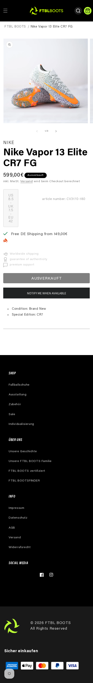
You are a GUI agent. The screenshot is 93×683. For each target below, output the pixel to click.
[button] (5, 10)
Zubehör (15, 404)
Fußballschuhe (19, 385)
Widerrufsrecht (19, 547)
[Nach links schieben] (37, 131)
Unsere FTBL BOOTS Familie (30, 461)
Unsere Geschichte (23, 451)
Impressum (16, 508)
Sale (12, 414)
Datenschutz (18, 517)
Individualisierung (21, 424)
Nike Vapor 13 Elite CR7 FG (51, 26)
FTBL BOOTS (15, 26)
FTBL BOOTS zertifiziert (27, 471)
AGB (12, 527)
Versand (26, 181)
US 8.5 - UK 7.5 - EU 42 (13, 210)
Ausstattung (18, 394)
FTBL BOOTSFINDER (24, 480)
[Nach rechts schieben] (56, 131)
